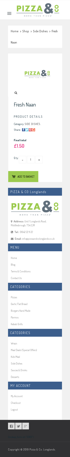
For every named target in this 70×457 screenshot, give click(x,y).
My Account (17, 396)
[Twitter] (26, 129)
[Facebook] (23, 129)
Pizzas (14, 297)
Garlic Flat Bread (19, 304)
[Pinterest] (30, 129)
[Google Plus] (33, 129)
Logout (14, 409)
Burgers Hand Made (20, 310)
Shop (25, 31)
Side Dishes (40, 31)
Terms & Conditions (20, 271)
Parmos (14, 317)
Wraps (14, 343)
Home (14, 31)
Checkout (16, 402)
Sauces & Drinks (19, 370)
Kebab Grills (17, 324)
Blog (13, 264)
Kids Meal (15, 356)
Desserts (15, 376)
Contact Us (16, 278)
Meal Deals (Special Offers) (24, 350)
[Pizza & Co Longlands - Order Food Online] (37, 5)
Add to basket (26, 176)
